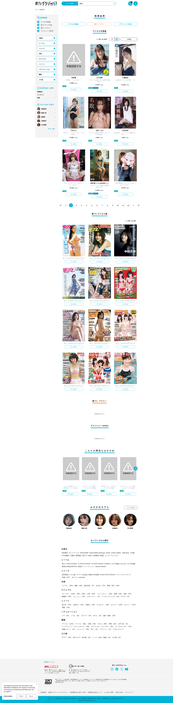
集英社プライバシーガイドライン (58, 692)
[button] (135, 468)
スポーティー (94, 596)
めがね (101, 585)
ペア (66, 615)
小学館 (132, 553)
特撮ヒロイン (69, 629)
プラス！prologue (82, 574)
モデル (103, 624)
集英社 (118, 553)
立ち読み (74, 89)
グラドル (68, 624)
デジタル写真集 (46, 22)
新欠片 (84, 555)
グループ (86, 615)
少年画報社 (65, 555)
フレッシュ (79, 596)
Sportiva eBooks (100, 566)
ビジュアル (42, 59)
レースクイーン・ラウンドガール (76, 626)
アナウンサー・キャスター (102, 626)
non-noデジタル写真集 (127, 564)
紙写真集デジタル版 (68, 574)
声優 (113, 624)
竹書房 (72, 555)
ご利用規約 (43, 692)
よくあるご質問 (108, 692)
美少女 (67, 605)
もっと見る (131, 507)
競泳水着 (89, 585)
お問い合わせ (119, 692)
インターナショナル (111, 596)
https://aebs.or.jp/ (59, 682)
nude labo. (81, 577)
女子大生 (123, 624)
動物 (107, 637)
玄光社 (108, 553)
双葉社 (102, 555)
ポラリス (75, 577)
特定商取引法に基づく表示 (78, 692)
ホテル (97, 615)
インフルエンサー (124, 626)
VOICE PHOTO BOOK (107, 574)
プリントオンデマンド (123, 574)
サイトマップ (129, 692)
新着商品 (39, 91)
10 (118, 205)
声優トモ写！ (66, 577)
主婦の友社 (125, 553)
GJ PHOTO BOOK (97, 564)
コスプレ (68, 585)
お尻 (91, 594)
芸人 (95, 629)
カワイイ (117, 605)
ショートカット (105, 594)
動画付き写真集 (94, 574)
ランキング (40, 94)
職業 (40, 74)
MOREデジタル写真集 (112, 564)
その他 (41, 79)
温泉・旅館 (109, 615)
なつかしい (103, 605)
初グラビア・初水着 (82, 637)
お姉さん (79, 605)
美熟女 (91, 605)
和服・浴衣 (113, 585)
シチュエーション (44, 69)
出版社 (41, 38)
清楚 (66, 607)
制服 (78, 585)
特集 (38, 97)
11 (123, 205)
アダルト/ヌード (118, 629)
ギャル (126, 596)
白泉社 (90, 555)
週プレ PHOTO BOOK (69, 564)
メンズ (97, 637)
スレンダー (69, 594)
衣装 (40, 53)
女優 (92, 624)
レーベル (41, 43)
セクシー (130, 605)
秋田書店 (65, 553)
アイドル (81, 624)
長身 (128, 594)
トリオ (75, 615)
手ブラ (67, 637)
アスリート (106, 629)
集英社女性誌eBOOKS (69, 566)
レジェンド (83, 629)
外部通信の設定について (95, 692)
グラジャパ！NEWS (47, 31)
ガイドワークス (74, 553)
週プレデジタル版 (46, 25)
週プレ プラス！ (46, 28)
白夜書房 (96, 555)
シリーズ (41, 48)
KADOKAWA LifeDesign (97, 553)
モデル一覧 (51, 129)
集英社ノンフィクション (86, 566)
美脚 (118, 594)
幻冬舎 (113, 553)
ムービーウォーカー (112, 555)
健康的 (67, 596)
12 (128, 205)
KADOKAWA (84, 553)
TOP (36, 9)
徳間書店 (78, 555)
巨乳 (81, 594)
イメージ (41, 64)
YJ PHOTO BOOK (84, 564)
